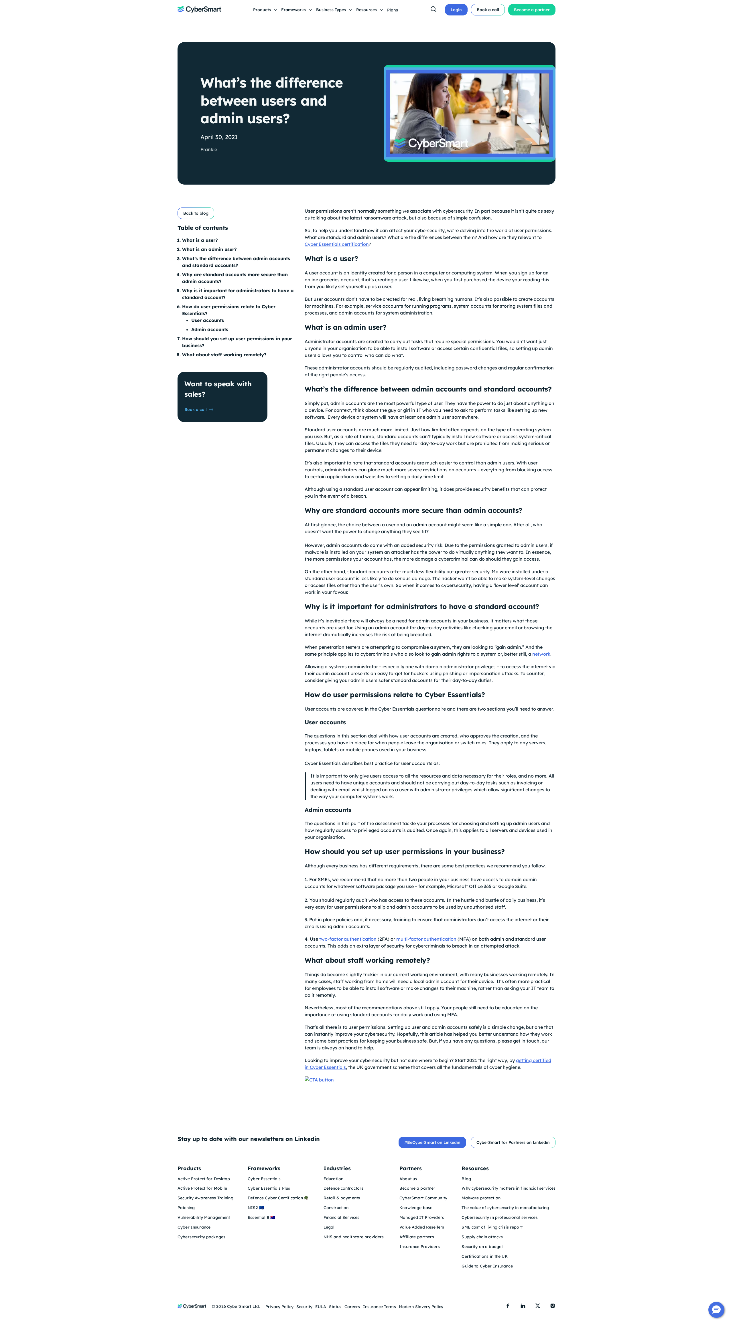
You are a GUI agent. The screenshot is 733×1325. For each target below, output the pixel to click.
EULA (320, 1306)
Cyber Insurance (194, 1227)
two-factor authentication (348, 939)
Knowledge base (415, 1207)
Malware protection (481, 1198)
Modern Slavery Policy (421, 1306)
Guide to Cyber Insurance (487, 1266)
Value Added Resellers (421, 1227)
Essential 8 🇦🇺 (261, 1217)
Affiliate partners (416, 1236)
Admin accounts (210, 329)
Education (333, 1178)
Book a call (488, 9)
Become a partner (532, 9)
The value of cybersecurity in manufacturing (505, 1207)
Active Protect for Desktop (204, 1178)
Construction (336, 1207)
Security (304, 1306)
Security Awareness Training (205, 1198)
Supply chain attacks (482, 1236)
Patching (186, 1207)
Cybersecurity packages (201, 1236)
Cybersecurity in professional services (499, 1217)
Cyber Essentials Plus (269, 1188)
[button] (716, 1310)
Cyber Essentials (264, 1178)
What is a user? (200, 240)
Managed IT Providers (421, 1217)
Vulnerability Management (204, 1217)
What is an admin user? (209, 249)
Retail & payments (342, 1198)
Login (456, 9)
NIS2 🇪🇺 (256, 1207)
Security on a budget (482, 1246)
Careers (352, 1306)
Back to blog (195, 213)
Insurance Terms (379, 1306)
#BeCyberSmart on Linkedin (432, 1142)
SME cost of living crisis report (492, 1227)
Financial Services (342, 1217)
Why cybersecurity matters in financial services (508, 1188)
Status (335, 1306)
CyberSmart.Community (423, 1198)
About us (408, 1178)
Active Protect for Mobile (202, 1188)
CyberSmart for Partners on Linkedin (513, 1142)
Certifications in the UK (484, 1256)
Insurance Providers (419, 1246)
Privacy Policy (279, 1306)
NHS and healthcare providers (354, 1236)
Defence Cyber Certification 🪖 (278, 1198)
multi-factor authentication (426, 939)
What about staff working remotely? (225, 354)
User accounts (208, 320)
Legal (329, 1227)
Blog (466, 1178)
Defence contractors (344, 1188)
